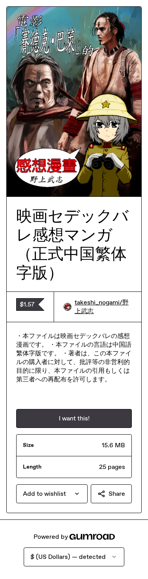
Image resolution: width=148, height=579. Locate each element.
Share (117, 493)
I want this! (74, 418)
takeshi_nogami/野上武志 (102, 307)
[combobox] (52, 493)
